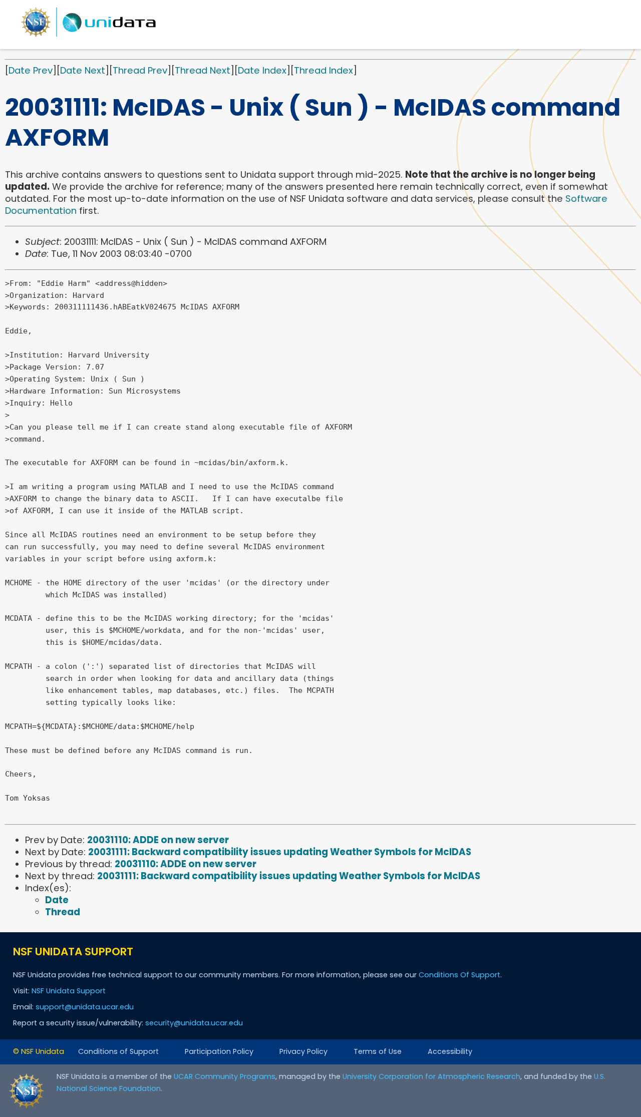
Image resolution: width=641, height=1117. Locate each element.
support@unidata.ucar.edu (85, 1007)
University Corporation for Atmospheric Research (431, 1076)
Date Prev (31, 70)
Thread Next (202, 70)
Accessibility (450, 1051)
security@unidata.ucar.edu (194, 1023)
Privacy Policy (303, 1051)
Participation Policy (219, 1051)
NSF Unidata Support (69, 991)
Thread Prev (140, 70)
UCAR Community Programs (224, 1076)
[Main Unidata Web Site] (88, 36)
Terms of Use (378, 1051)
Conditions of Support (118, 1051)
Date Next (82, 70)
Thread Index (323, 70)
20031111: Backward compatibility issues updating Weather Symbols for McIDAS (279, 852)
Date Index (262, 70)
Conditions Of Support (459, 975)
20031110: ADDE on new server (158, 840)
